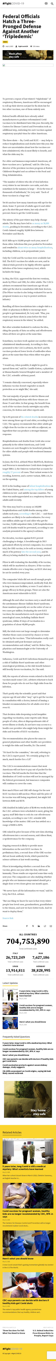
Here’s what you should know (32, 1022)
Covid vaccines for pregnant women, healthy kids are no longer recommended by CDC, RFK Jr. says (35, 1007)
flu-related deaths (29, 417)
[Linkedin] (38, 926)
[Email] (50, 926)
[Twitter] (32, 926)
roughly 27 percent (11, 472)
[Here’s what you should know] (10, 1023)
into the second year (31, 552)
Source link (8, 918)
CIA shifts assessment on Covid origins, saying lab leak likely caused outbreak (27, 1072)
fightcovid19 (23, 46)
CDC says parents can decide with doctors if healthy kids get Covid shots (28, 1060)
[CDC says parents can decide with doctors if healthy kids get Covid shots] (28, 1285)
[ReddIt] (44, 926)
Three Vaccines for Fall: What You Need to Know (14, 1331)
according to (25, 513)
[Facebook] (26, 926)
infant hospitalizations (40, 486)
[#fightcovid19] (15, 3)
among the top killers (34, 489)
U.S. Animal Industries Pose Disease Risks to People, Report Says (43, 1333)
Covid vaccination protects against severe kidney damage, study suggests (25, 1066)
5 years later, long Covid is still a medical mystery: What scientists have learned (34, 993)
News (5, 42)
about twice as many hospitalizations (34, 247)
